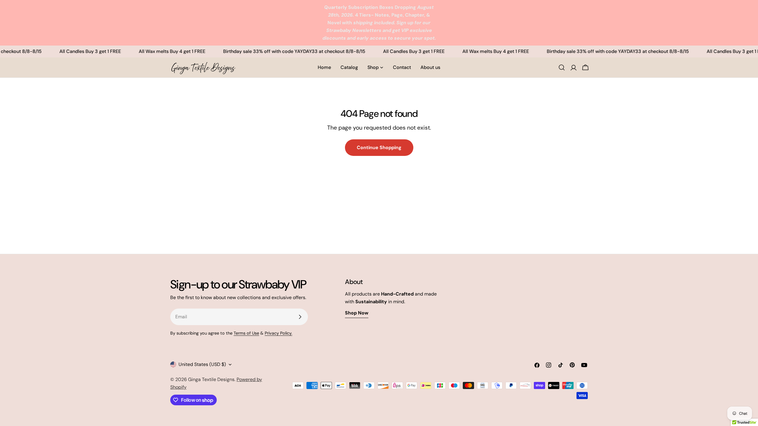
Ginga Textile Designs (211, 379)
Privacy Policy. (278, 333)
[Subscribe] (300, 316)
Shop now (356, 313)
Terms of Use (246, 333)
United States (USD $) (202, 364)
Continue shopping (379, 147)
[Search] (562, 67)
